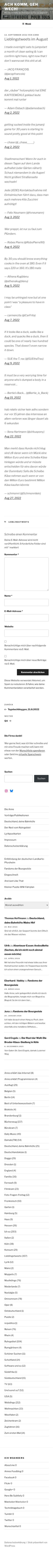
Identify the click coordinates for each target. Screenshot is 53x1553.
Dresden (8, 1164)
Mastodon (9, 1501)
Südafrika (9, 1372)
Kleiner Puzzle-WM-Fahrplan (19, 887)
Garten (8, 1207)
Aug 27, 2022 (12, 498)
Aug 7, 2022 (11, 319)
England (8, 1170)
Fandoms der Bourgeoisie (17, 868)
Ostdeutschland (12, 1311)
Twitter (8, 1520)
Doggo (7, 1158)
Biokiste (8, 1109)
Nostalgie (9, 1292)
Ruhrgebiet (10, 1341)
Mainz (7, 1268)
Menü (28, 24)
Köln (6, 1244)
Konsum (8, 1250)
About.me (9, 1465)
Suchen (8, 771)
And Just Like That (14, 881)
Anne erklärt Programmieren (19, 1079)
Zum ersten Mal (12, 1433)
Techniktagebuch (13, 1508)
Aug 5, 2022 (12, 285)
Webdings (9, 1402)
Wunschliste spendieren (32, 750)
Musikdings (10, 1280)
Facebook (9, 1477)
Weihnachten (11, 1408)
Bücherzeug (10, 1121)
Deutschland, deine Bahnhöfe (19, 821)
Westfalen (9, 1414)
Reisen (7, 1329)
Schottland (10, 1360)
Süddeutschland (12, 1378)
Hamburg (9, 1213)
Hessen (8, 1225)
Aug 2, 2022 (11, 112)
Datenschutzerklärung (16, 846)
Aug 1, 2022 (11, 78)
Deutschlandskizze (14, 1152)
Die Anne (9, 809)
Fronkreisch (10, 1201)
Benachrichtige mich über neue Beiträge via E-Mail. (25, 662)
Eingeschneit (11, 874)
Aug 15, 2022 (12, 397)
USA (6, 1396)
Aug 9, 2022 (12, 363)
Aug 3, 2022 (12, 217)
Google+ (8, 1489)
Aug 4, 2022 (12, 246)
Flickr (7, 1483)
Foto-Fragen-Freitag (14, 1195)
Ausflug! (8, 1085)
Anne (36, 35)
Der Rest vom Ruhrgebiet (17, 827)
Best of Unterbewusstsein (18, 1103)
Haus (7, 1219)
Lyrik (6, 1262)
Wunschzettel (11, 1526)
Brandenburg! (11, 1115)
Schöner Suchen (13, 1353)
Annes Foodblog (12, 1471)
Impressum (10, 840)
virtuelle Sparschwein (30, 754)
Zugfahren (9, 1427)
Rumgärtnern (11, 1347)
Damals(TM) (10, 1140)
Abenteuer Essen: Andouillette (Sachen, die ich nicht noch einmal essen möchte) (26, 950)
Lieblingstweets (19, 522)
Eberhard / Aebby (14, 980)
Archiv (8, 898)
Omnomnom (11, 1298)
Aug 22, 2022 (12, 436)
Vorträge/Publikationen (16, 815)
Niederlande (10, 1286)
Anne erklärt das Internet (17, 1073)
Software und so (12, 1365)
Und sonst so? (11, 1390)
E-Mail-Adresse (13, 611)
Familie (8, 1176)
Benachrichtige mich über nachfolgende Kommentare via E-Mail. (25, 647)
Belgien (8, 1091)
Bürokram (9, 1128)
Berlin (7, 1097)
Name (8, 595)
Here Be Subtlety (13, 1495)
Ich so (7, 1231)
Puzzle (7, 1317)
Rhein (7, 1335)
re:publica (9, 1323)
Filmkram (9, 1189)
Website (8, 626)
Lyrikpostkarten (12, 833)
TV (6, 1384)
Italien (7, 1237)
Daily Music (10, 1134)
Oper (7, 1305)
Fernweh (9, 1183)
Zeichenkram (11, 1420)
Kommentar (11, 554)
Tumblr (8, 1514)
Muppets (9, 1274)
